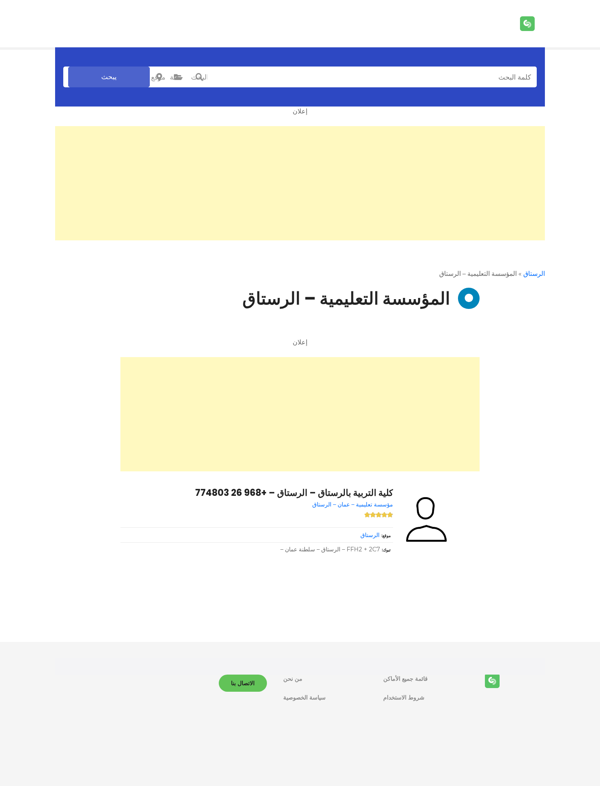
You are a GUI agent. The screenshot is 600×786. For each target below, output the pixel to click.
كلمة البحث (199, 77)
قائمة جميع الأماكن (405, 678)
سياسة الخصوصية (304, 697)
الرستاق (534, 274)
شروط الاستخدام (403, 697)
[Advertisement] (300, 183)
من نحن (292, 678)
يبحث (109, 77)
